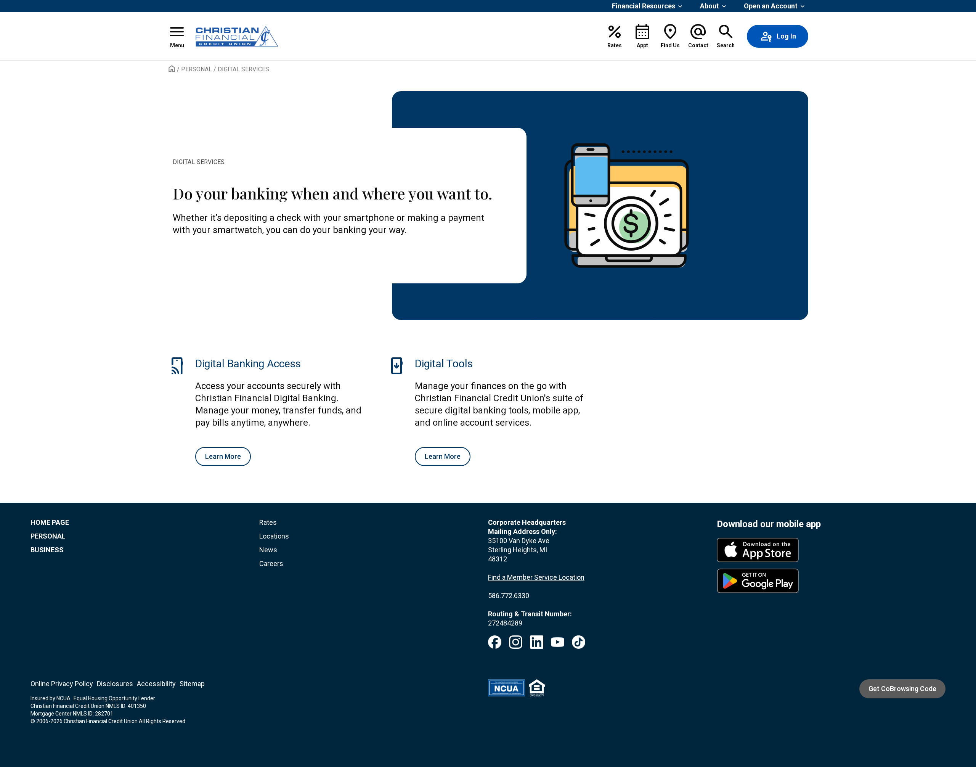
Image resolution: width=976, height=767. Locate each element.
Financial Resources (643, 6)
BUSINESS (47, 550)
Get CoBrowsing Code (902, 689)
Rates (268, 522)
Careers (271, 564)
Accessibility (156, 684)
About (709, 6)
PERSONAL (48, 536)
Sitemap (192, 684)
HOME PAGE (49, 522)
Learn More (223, 456)
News (268, 550)
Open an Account (771, 6)
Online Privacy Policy (61, 684)
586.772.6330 (508, 596)
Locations (274, 536)
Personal (196, 69)
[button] (177, 36)
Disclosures (115, 684)
